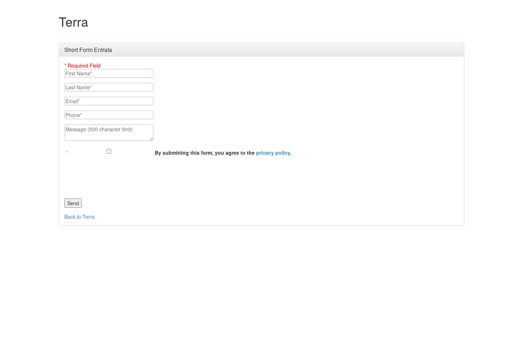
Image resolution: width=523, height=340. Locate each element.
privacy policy (273, 152)
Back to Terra (79, 216)
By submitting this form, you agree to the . (223, 152)
